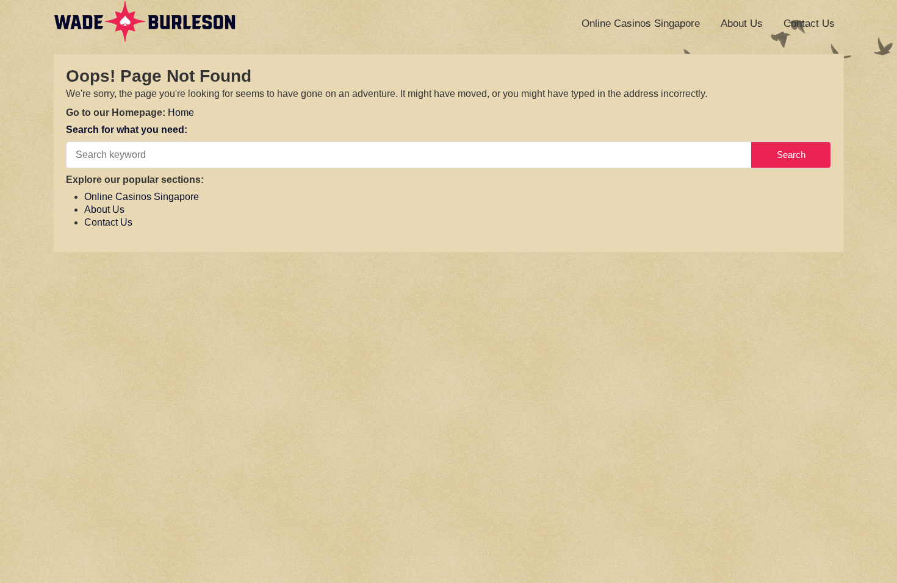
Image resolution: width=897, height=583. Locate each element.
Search (791, 154)
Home (181, 112)
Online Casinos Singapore (641, 23)
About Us (742, 23)
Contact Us (809, 23)
